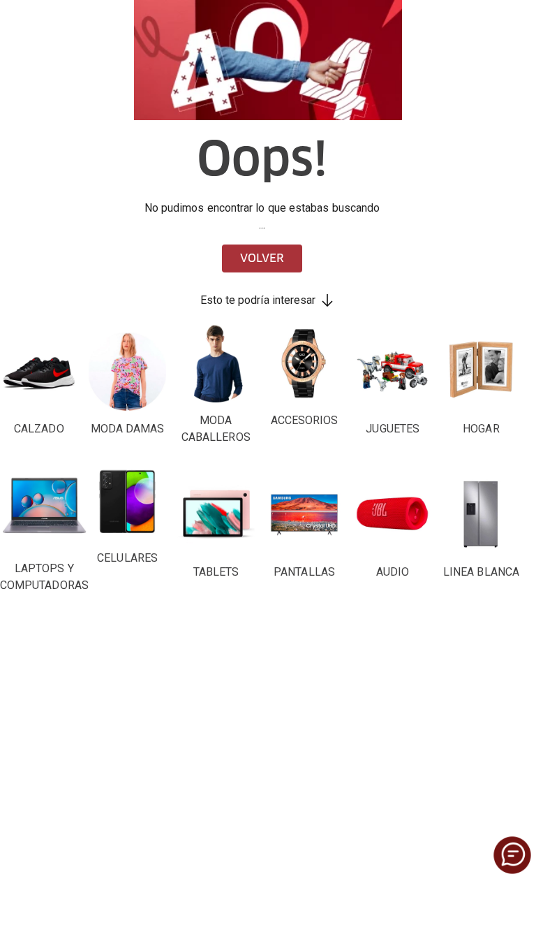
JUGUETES (392, 428)
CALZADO (39, 428)
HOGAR (481, 428)
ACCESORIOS (304, 420)
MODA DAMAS (128, 428)
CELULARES (127, 558)
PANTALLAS (304, 571)
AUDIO (392, 571)
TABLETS (216, 571)
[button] (512, 855)
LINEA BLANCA (481, 571)
